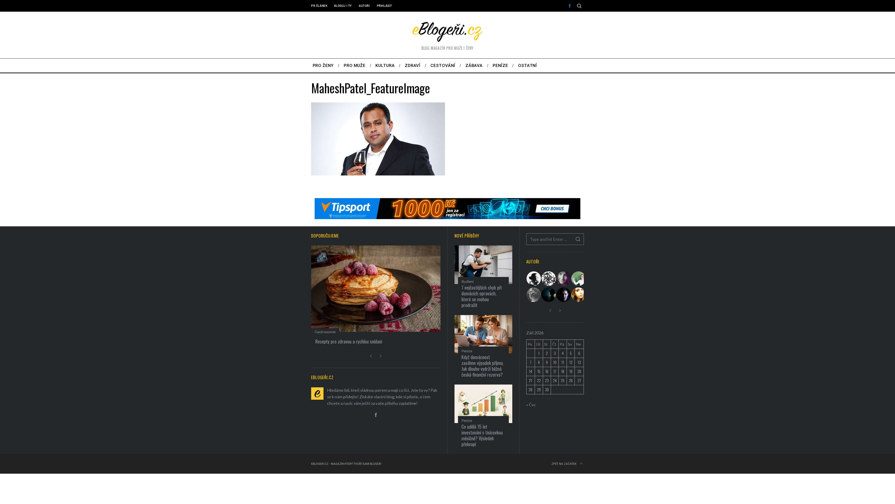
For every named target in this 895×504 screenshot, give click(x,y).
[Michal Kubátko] (563, 294)
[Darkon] (548, 278)
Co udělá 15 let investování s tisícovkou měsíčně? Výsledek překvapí (482, 435)
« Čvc (531, 404)
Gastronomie (325, 331)
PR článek (319, 5)
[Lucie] (563, 278)
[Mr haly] (578, 278)
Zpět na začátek (563, 464)
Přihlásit (384, 5)
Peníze (466, 351)
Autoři (364, 5)
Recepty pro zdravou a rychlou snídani (348, 341)
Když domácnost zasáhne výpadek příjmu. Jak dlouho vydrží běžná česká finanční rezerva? (482, 366)
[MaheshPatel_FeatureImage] (378, 173)
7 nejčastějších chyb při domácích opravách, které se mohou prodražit (481, 296)
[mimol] (548, 294)
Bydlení (467, 281)
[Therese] (534, 294)
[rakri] (534, 278)
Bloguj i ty (343, 5)
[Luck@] (578, 294)
